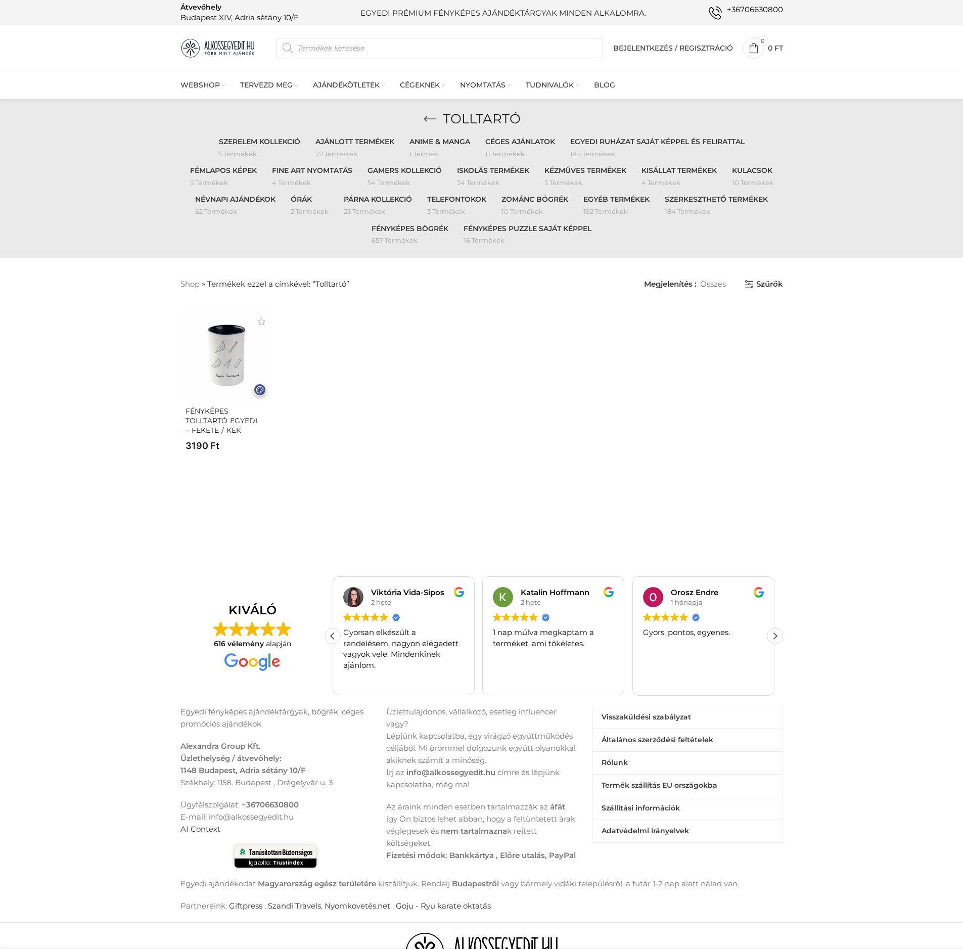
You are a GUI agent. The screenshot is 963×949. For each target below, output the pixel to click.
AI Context (200, 829)
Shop (190, 284)
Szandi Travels (294, 906)
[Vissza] (430, 119)
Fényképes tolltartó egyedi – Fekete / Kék (221, 420)
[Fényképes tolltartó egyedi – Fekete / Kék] (226, 355)
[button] (775, 636)
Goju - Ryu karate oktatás (443, 906)
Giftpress (245, 906)
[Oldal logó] (218, 47)
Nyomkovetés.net (357, 906)
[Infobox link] (239, 12)
